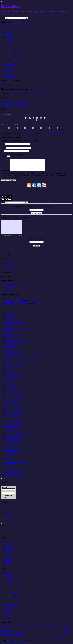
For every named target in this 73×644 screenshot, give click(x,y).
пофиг (7, 637)
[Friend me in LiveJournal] (45, 129)
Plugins (7, 507)
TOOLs (7, 318)
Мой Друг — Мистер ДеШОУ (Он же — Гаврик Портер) (23, 357)
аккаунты (39, 627)
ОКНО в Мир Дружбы (12, 402)
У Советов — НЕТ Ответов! (14, 474)
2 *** (10, 41)
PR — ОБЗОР (9, 314)
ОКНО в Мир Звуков (11, 403)
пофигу (11, 637)
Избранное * (9, 37)
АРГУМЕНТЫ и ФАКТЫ (34, 626)
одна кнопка (46, 633)
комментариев (11, 267)
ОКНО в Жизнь (10, 381)
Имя (2, 144)
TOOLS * (24, 302)
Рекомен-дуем (9, 72)
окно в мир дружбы (64, 633)
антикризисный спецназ (52, 627)
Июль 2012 (8, 556)
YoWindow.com (6, 235)
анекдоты (44, 627)
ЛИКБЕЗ (7, 348)
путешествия (16, 637)
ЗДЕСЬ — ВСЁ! (10, 331)
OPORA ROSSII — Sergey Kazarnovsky (17, 286)
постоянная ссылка (57, 133)
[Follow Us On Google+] (44, 187)
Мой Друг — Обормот (12, 359)
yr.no (20, 235)
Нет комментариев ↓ (45, 93)
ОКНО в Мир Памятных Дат (14, 419)
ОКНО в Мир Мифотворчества (15, 412)
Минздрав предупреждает (13, 350)
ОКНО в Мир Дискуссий (13, 400)
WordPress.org (9, 269)
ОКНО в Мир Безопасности (14, 393)
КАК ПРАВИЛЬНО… (12, 343)
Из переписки (9, 338)
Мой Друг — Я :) (10, 366)
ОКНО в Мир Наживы (12, 415)
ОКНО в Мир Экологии (12, 443)
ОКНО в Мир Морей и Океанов (15, 414)
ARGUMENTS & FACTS (6, 626)
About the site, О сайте (12, 606)
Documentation (9, 506)
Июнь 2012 (8, 558)
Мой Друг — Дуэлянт (12, 354)
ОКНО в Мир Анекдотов (13, 390)
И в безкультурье (10, 336)
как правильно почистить (29, 630)
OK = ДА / (8, 36)
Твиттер (28, 627)
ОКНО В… (8, 66)
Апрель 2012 (9, 561)
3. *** (10, 61)
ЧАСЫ (7, 289)
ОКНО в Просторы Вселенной (15, 451)
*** (13, 44)
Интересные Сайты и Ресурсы (14, 340)
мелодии (63, 630)
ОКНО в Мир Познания (12, 422)
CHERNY (8, 312)
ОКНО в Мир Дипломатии (13, 398)
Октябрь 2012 (9, 551)
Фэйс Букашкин (33, 627)
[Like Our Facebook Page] (34, 187)
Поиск (3, 18)
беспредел (60, 627)
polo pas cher (9, 298)
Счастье (24, 627)
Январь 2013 (9, 546)
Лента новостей (10, 65)
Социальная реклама (11, 472)
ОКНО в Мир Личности (28, 133)
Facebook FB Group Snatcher (14, 300)
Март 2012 (8, 563)
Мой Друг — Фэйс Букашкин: (14, 364)
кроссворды (58, 630)
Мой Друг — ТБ (10, 362)
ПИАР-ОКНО (10, 6)
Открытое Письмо (10, 68)
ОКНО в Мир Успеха (11, 439)
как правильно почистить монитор (43, 630)
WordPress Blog (9, 514)
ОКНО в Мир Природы (12, 429)
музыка (27, 633)
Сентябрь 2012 (9, 553)
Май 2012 (8, 560)
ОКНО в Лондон (10, 388)
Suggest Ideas (9, 509)
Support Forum (9, 511)
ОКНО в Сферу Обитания (13, 455)
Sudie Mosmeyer (10, 302)
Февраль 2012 (9, 565)
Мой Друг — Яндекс (11, 367)
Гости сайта (8, 328)
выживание (10, 630)
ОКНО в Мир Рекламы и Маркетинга (17, 432)
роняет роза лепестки (28, 637)
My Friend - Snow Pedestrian (18, 626)
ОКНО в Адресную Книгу (13, 376)
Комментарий (5, 170)
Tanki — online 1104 (11, 287)
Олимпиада (19, 627)
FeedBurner (40, 249)
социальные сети (25, 639)
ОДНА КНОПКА (10, 371)
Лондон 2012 (55, 626)
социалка (69, 637)
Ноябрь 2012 (9, 549)
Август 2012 (9, 554)
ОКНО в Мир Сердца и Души (14, 434)
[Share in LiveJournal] (42, 120)
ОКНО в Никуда (10, 446)
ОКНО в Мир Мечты (11, 410)
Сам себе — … (9, 468)
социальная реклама (5, 639)
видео (4, 630)
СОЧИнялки (9, 291)
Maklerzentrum (9, 305)
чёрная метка (32, 639)
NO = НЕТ (8, 34)
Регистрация (9, 262)
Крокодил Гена (24, 298)
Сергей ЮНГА (31, 93)
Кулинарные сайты (11, 347)
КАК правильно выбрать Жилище (16, 342)
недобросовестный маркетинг (36, 633)
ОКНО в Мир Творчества (13, 438)
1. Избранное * (13, 39)
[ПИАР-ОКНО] (6, 1)
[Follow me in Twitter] (12, 129)
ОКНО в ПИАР (10, 448)
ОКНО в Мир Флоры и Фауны (14, 441)
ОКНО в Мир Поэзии (12, 426)
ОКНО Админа (10, 372)
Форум (7, 73)
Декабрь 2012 (9, 548)
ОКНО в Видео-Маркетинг (13, 379)
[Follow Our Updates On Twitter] (39, 187)
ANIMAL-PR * (9, 32)
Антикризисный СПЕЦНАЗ (14, 323)
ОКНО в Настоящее (11, 444)
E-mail (3, 147)
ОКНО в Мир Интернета (13, 405)
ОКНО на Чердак (10, 460)
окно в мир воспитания (54, 633)
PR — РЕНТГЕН (10, 316)
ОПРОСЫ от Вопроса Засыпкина (15, 462)
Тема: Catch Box (21, 642)
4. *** (10, 63)
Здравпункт (8, 335)
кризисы (53, 630)
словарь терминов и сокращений (41, 637)
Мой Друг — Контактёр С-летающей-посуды (19, 355)
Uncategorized (9, 319)
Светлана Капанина (14, 104)
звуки (14, 630)
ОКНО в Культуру (10, 386)
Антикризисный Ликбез (12, 321)
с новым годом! (58, 636)
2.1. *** (10, 42)
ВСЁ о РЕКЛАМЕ (10, 324)
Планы (7, 70)
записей (9, 265)
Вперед (10, 84)
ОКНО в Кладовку (11, 384)
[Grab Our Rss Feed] (29, 187)
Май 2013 (8, 541)
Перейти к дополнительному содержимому (15, 27)
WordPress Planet (10, 516)
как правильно (19, 630)
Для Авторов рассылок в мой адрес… (17, 330)
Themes (7, 512)
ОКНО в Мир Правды (12, 427)
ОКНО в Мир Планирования (14, 420)
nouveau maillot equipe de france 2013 (16, 303)
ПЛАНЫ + (8, 467)
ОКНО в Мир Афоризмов (13, 391)
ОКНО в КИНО (10, 383)
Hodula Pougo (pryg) (11, 284)
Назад (3, 84)
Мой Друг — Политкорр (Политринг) (17, 360)
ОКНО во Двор (10, 458)
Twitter (27, 626)
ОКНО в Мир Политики (13, 424)
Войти (7, 264)
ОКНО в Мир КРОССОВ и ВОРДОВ (17, 407)
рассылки (21, 637)
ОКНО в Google (10, 374)
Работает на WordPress (8, 642)
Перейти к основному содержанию (12, 25)
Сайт (2, 151)
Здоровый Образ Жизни (12, 333)
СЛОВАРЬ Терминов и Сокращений (16, 470)
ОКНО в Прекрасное (11, 450)
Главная (7, 30)
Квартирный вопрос (11, 345)
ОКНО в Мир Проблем (12, 431)
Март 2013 (8, 544)
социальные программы (15, 639)
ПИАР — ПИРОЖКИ (12, 465)
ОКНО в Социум (10, 453)
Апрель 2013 (9, 542)
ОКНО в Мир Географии (13, 396)
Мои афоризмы (9, 352)
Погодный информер (11, 227)
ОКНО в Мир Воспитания (13, 395)
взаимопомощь (66, 627)
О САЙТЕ (8, 369)
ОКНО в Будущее (10, 378)
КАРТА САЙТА (10, 77)
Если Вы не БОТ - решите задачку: (12, 154)
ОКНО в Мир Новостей (12, 417)
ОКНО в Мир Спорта (12, 436)
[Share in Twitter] (27, 120)
